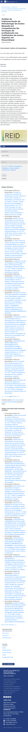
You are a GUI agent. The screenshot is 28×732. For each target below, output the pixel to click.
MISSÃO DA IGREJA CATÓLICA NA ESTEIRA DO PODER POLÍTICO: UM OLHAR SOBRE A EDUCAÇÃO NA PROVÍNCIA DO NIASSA (15, 606)
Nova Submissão (8, 664)
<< (2, 396)
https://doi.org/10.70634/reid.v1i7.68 (13, 53)
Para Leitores (5, 633)
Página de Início (6, 7)
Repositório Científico (10, 702)
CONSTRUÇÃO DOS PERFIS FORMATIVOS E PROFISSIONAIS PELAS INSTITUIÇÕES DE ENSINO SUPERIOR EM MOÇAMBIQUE (15, 344)
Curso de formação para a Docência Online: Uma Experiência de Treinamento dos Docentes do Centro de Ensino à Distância (14, 365)
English (4, 648)
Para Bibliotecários (6, 637)
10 (15, 396)
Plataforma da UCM (9, 706)
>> (19, 396)
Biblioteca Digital (9, 704)
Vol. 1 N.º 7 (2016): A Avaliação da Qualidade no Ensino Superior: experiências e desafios (14, 10)
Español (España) (6, 650)
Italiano (4, 654)
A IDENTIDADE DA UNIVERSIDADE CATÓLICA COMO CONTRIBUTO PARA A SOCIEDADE (15, 521)
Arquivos (14, 7)
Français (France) (6, 652)
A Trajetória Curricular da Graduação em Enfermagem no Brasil (15, 263)
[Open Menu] (1, 1)
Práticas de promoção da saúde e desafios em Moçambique (15, 417)
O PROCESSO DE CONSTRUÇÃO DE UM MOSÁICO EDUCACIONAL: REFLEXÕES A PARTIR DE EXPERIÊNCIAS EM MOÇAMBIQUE (14, 541)
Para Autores (5, 635)
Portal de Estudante (9, 708)
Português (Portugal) (7, 657)
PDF (3, 146)
